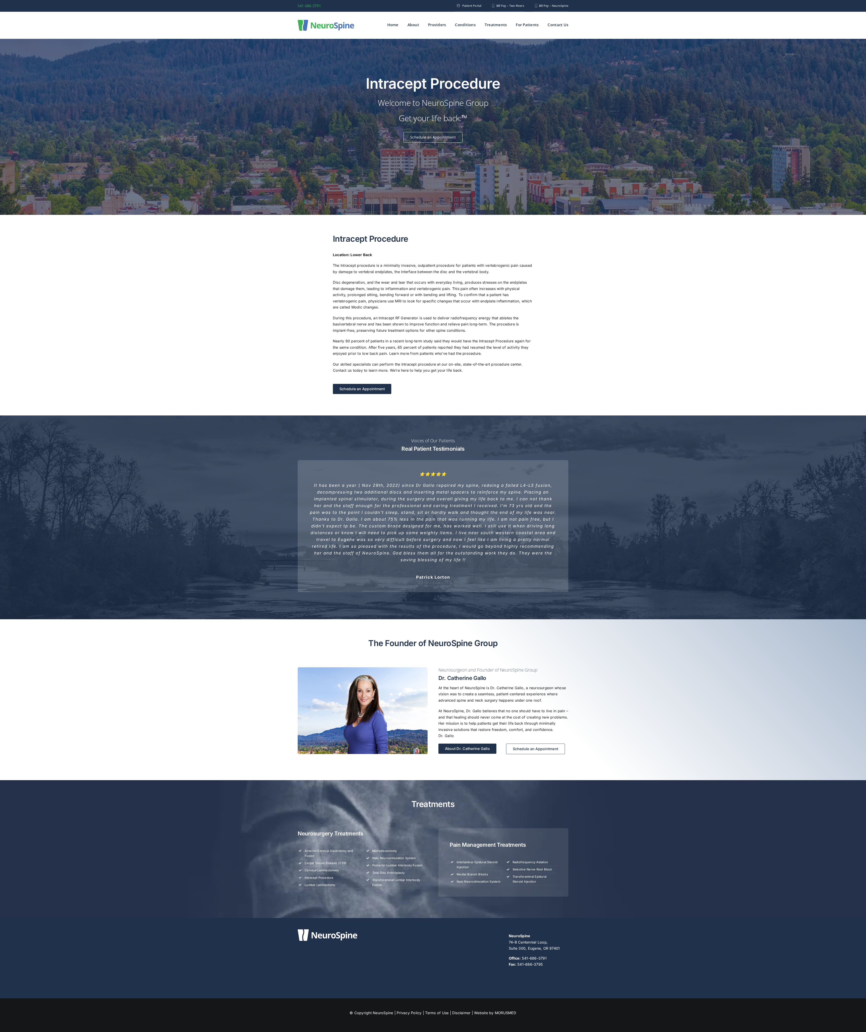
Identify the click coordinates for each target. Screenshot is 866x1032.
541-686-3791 (309, 5)
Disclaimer (461, 945)
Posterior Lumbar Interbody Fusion (397, 797)
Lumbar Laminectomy (320, 817)
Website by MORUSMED (495, 945)
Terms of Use (437, 945)
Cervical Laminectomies (322, 802)
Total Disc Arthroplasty (388, 805)
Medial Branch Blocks (472, 806)
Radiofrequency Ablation (530, 794)
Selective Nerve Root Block (532, 801)
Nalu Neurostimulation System (394, 790)
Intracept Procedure (319, 810)
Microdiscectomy (384, 783)
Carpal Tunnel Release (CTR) (325, 795)
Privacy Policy (409, 945)
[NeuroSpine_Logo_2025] (326, 21)
